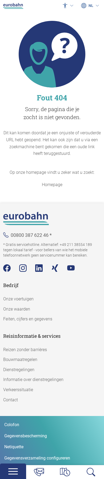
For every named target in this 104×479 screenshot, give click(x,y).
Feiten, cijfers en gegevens (27, 318)
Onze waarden (16, 309)
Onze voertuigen (18, 298)
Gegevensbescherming (25, 435)
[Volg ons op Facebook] (7, 268)
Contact (10, 399)
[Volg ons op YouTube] (71, 268)
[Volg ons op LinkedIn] (39, 268)
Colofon (11, 424)
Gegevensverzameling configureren (37, 458)
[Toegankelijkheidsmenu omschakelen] (68, 6)
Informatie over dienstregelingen (33, 379)
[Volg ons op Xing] (55, 268)
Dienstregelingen (18, 369)
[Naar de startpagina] (13, 5)
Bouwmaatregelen (20, 359)
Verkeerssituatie (18, 389)
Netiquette (13, 446)
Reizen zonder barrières (25, 349)
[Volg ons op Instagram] (23, 268)
